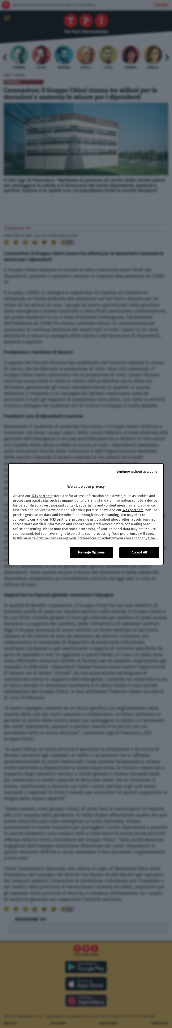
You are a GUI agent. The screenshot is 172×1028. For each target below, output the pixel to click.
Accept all (139, 552)
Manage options (91, 552)
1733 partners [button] (41, 496)
